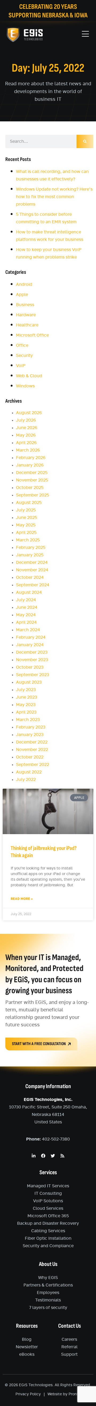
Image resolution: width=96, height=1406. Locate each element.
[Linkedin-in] (33, 1156)
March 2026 (28, 450)
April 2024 (26, 622)
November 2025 (32, 480)
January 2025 (29, 555)
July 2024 (26, 600)
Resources (27, 1326)
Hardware (26, 315)
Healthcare (27, 325)
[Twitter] (53, 1156)
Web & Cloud (29, 376)
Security (24, 355)
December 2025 (31, 473)
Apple (22, 294)
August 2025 (29, 502)
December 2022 (31, 742)
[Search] (85, 141)
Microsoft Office (32, 335)
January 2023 (29, 735)
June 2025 (26, 517)
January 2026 (30, 465)
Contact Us (69, 1326)
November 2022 (32, 750)
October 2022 (29, 757)
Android (24, 284)
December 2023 (31, 652)
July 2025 (26, 510)
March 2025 (28, 540)
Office (22, 345)
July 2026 (26, 420)
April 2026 (26, 443)
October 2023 (29, 667)
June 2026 (26, 428)
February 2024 (31, 637)
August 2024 (29, 592)
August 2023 (29, 682)
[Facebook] (43, 1156)
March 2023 (28, 720)
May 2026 (26, 435)
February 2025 (30, 547)
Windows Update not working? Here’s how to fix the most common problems (54, 196)
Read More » (22, 898)
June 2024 (26, 607)
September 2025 (32, 495)
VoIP (20, 366)
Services (48, 1172)
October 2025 (29, 488)
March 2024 (28, 630)
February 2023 (30, 727)
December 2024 (32, 562)
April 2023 (26, 712)
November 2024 (32, 570)
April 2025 (26, 532)
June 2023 (26, 697)
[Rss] (62, 1156)
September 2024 (32, 585)
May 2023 (25, 705)
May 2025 (25, 525)
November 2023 (32, 660)
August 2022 (29, 772)
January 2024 (30, 645)
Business (25, 305)
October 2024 (30, 577)
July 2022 (26, 779)
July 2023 (26, 690)
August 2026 (29, 413)
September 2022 (32, 764)
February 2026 (31, 458)
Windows (25, 386)
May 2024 (26, 615)
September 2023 (32, 675)
